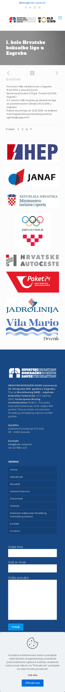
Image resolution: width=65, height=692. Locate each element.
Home (13, 469)
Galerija (14, 506)
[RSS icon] (39, 7)
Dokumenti (16, 498)
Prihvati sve (32, 683)
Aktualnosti (16, 477)
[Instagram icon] (35, 7)
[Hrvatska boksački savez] (32, 19)
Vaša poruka (18, 578)
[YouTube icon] (30, 7)
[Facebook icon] (26, 7)
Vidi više (32, 675)
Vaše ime (15, 547)
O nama (15, 531)
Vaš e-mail (17, 562)
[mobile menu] (60, 18)
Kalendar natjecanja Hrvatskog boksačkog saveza (28, 514)
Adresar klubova (20, 491)
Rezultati (15, 484)
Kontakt (14, 523)
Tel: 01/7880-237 (17, 448)
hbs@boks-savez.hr (34, 3)
